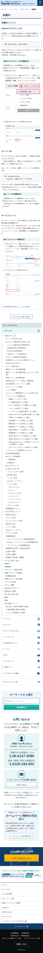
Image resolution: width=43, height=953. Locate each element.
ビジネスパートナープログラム (13, 921)
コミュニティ (7, 898)
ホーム (4, 885)
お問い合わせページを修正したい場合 (22, 436)
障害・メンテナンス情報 (11, 903)
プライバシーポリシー (31, 938)
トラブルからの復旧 (11, 673)
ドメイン (7, 619)
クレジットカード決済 (15, 472)
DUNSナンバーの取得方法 (16, 354)
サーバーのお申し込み (14, 339)
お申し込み (8, 331)
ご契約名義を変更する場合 (15, 609)
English (24, 944)
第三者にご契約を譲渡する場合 (17, 606)
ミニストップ (13, 496)
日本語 (18, 944)
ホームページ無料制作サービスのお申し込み (22, 393)
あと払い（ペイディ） (15, 481)
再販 (6, 600)
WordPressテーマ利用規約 (19, 936)
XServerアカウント (12, 75)
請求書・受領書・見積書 (15, 557)
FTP (5, 655)
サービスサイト (21, 926)
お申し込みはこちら (21, 858)
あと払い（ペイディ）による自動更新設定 (22, 542)
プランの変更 (11, 390)
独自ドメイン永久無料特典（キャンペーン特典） (22, 373)
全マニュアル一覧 (10, 682)
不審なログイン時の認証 (13, 579)
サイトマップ (7, 916)
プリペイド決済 (13, 505)
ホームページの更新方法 (16, 396)
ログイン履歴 (9, 585)
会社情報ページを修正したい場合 (21, 420)
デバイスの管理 (10, 582)
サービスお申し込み (12, 560)
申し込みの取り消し (12, 594)
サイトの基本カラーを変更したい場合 (22, 405)
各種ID (7, 563)
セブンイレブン (14, 487)
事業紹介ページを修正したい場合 (21, 424)
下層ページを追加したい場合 (19, 417)
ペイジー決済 (12, 478)
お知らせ (5, 907)
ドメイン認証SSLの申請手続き (18, 345)
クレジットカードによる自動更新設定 (21, 539)
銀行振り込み (12, 475)
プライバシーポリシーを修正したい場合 (23, 447)
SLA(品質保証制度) (13, 453)
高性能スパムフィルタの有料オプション (20, 360)
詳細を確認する (21, 798)
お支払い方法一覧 (12, 469)
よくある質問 (7, 894)
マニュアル (6, 889)
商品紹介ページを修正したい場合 (21, 427)
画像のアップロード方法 (18, 399)
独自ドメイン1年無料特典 (15, 378)
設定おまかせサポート (14, 363)
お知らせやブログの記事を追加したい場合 (24, 414)
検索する (23, 707)
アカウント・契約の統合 (13, 570)
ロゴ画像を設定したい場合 (18, 402)
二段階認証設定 (10, 576)
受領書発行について (13, 508)
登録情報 (8, 567)
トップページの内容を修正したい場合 (22, 411)
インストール (9, 637)
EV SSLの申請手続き (15, 351)
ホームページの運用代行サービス (19, 450)
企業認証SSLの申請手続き (17, 348)
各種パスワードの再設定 (13, 573)
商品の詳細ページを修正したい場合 (22, 430)
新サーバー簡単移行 (13, 456)
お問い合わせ (21, 785)
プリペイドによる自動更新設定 (18, 545)
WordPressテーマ (10, 643)
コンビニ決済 (11, 518)
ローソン (12, 490)
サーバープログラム (11, 631)
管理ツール (8, 667)
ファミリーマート (15, 499)
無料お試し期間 (10, 591)
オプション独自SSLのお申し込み (18, 342)
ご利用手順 (11, 459)
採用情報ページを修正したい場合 (21, 433)
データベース (9, 661)
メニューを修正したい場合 (18, 408)
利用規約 (25, 933)
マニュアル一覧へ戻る (21, 317)
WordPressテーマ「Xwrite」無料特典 (19, 381)
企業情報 (14, 933)
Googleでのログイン (12, 588)
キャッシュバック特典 (14, 387)
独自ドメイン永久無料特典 (15, 369)
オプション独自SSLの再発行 (16, 357)
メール (6, 649)
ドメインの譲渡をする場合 (15, 613)
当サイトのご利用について (10, 938)
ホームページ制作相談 (20, 836)
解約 (6, 597)
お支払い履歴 (11, 554)
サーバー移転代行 (12, 366)
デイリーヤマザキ (15, 493)
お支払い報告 (11, 551)
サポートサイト (28, 4)
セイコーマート (14, 502)
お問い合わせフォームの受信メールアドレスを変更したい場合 (24, 443)
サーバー (7, 625)
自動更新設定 (11, 536)
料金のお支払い (11, 515)
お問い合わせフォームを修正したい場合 (23, 439)
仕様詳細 (10, 463)
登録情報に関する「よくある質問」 (18, 307)
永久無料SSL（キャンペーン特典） (19, 384)
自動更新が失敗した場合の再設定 (18, 548)
